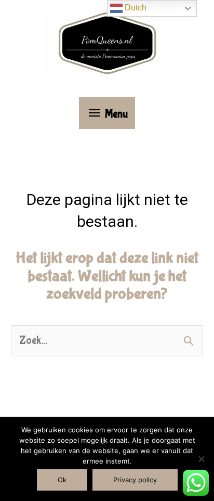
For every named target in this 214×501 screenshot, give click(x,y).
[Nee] (201, 459)
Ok (62, 480)
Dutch (134, 7)
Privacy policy (135, 480)
